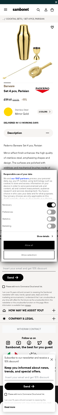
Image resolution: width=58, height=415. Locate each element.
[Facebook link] (29, 342)
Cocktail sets (14, 18)
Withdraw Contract (29, 329)
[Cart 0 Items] (52, 10)
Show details (43, 236)
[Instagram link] (8, 342)
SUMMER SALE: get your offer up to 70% (24, 2)
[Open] (37, 9)
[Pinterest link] (50, 342)
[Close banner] (56, 2)
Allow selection (29, 254)
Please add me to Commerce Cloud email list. (24, 286)
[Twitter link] (39, 342)
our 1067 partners (20, 178)
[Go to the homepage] (21, 10)
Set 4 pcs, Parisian (34, 18)
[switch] (51, 211)
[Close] (52, 360)
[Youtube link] (18, 342)
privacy (28, 305)
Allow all (29, 245)
